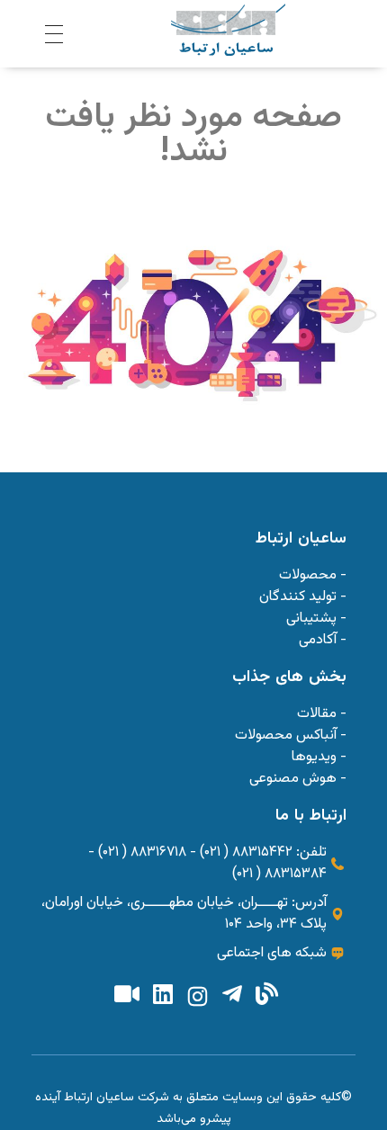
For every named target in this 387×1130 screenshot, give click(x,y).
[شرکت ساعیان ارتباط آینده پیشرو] (228, 29)
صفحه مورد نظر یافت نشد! (193, 134)
